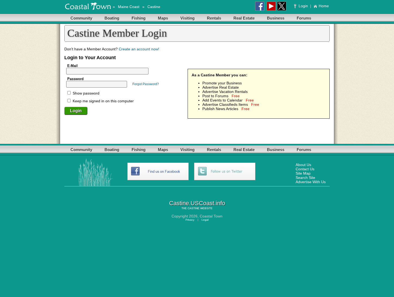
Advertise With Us (311, 182)
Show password (85, 93)
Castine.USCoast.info (197, 203)
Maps (163, 18)
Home (324, 6)
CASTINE (193, 208)
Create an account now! (139, 49)
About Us (303, 165)
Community (81, 18)
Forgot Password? (145, 84)
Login (303, 6)
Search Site (305, 177)
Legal (205, 219)
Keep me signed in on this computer (103, 101)
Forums (304, 18)
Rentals (214, 18)
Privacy (189, 219)
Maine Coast (128, 7)
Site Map (303, 173)
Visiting (187, 18)
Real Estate (244, 18)
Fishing (139, 18)
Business (275, 18)
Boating (112, 18)
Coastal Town (211, 216)
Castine (153, 7)
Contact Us (305, 169)
